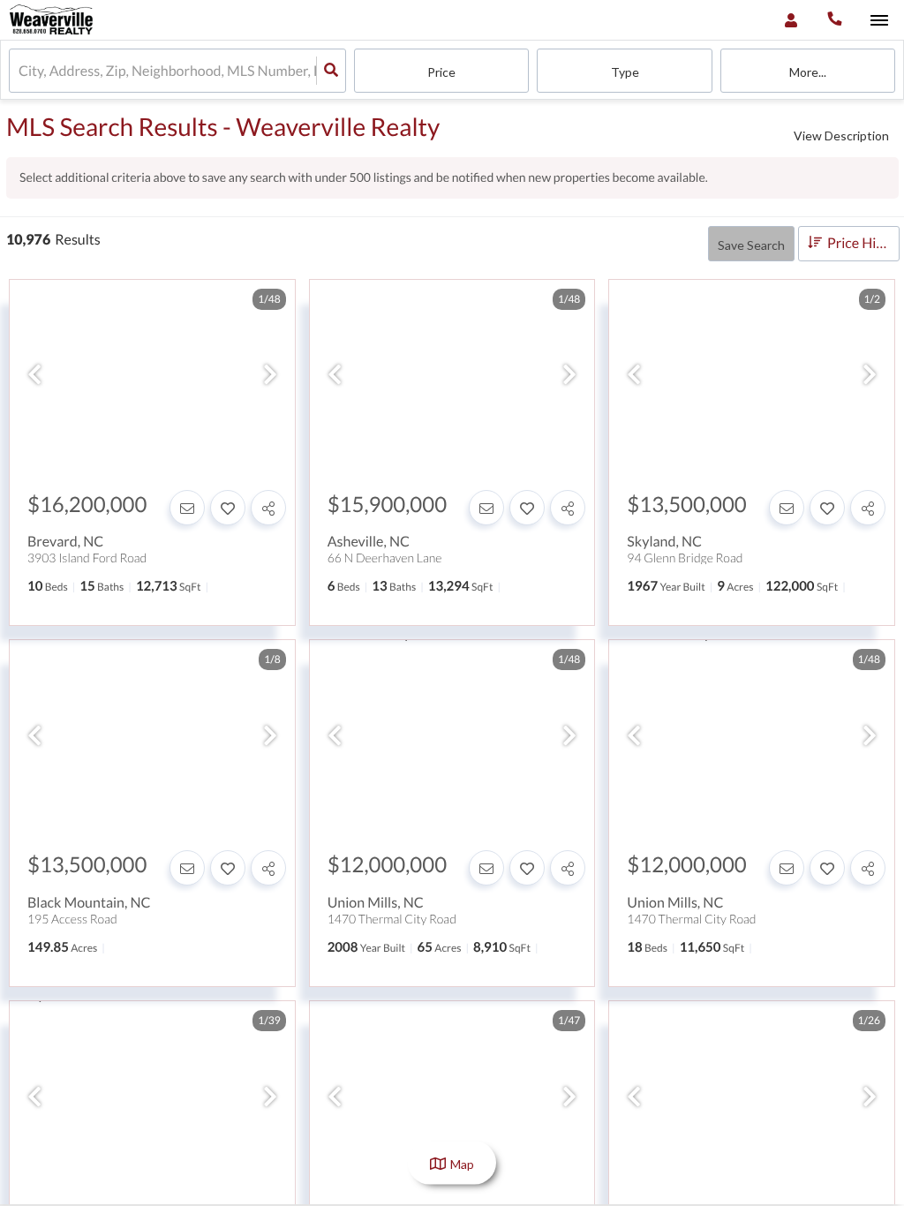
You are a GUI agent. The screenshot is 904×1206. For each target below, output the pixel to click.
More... (807, 71)
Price (441, 71)
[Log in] (790, 20)
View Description (841, 135)
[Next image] (270, 374)
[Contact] (187, 507)
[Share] (268, 507)
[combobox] (20, 71)
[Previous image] (34, 374)
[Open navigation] (879, 21)
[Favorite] (227, 507)
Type (625, 71)
